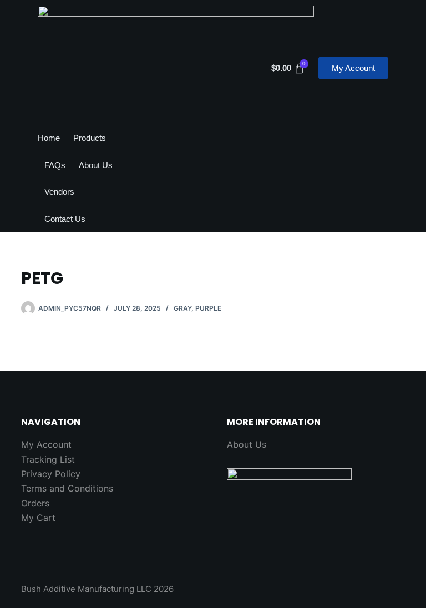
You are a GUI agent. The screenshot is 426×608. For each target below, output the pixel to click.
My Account (46, 444)
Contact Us (64, 219)
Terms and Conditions (67, 488)
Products (89, 138)
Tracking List (48, 459)
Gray (182, 308)
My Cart (38, 517)
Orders (35, 503)
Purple (208, 308)
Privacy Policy (50, 473)
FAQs (54, 165)
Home (49, 138)
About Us (96, 165)
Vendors (59, 191)
